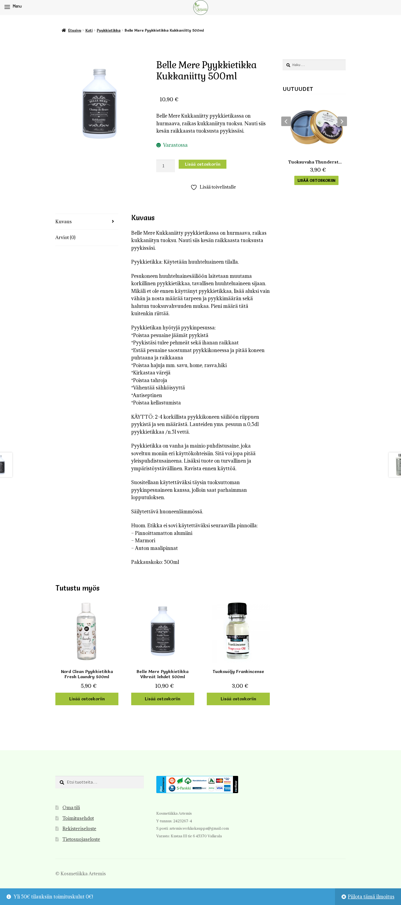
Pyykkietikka (109, 30)
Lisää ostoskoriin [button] (87, 698)
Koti (89, 30)
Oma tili (71, 808)
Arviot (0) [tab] (65, 237)
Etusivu (74, 30)
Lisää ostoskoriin (202, 164)
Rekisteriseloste (79, 829)
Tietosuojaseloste (81, 839)
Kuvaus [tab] (63, 222)
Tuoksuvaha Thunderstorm (314, 162)
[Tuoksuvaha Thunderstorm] (314, 127)
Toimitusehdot (78, 818)
